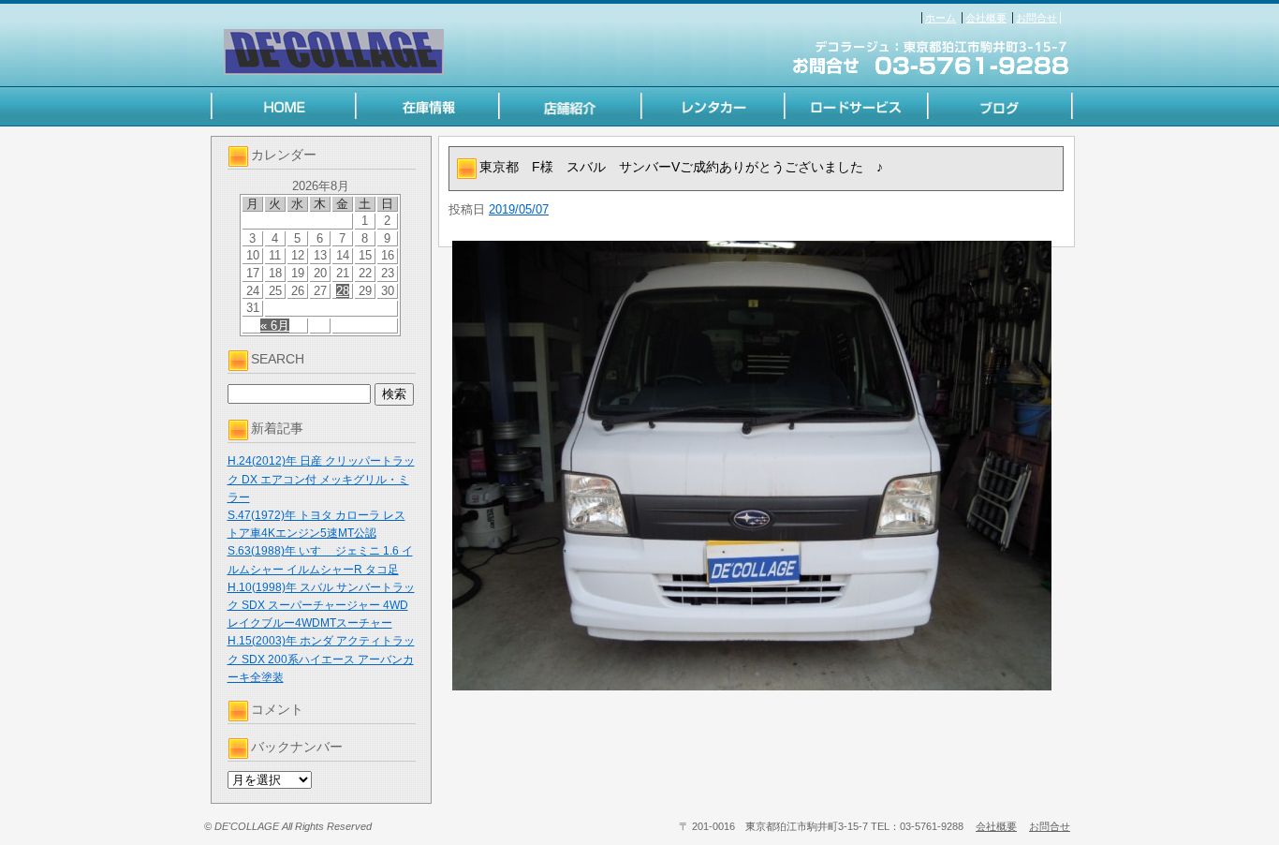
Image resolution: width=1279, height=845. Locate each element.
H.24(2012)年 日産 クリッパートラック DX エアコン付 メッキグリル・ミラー (321, 478)
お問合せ (1036, 17)
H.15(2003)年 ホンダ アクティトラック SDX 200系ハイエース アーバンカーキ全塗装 (321, 658)
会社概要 (986, 17)
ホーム (940, 17)
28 (342, 291)
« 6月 (274, 326)
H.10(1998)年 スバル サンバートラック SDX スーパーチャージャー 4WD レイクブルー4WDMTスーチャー (321, 605)
